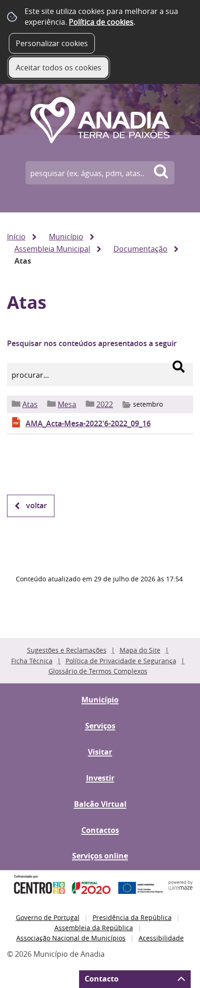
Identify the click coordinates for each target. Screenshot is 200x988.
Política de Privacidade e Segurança (121, 660)
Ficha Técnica (32, 660)
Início (16, 237)
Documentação (140, 249)
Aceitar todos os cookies (58, 67)
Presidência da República (132, 917)
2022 (104, 404)
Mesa (67, 404)
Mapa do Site (140, 650)
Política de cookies (101, 22)
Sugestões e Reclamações (67, 650)
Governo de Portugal (48, 917)
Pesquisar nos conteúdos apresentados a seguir (92, 343)
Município (66, 237)
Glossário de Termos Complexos (97, 671)
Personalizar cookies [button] (52, 43)
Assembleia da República (93, 927)
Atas (30, 404)
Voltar (36, 505)
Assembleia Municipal (52, 249)
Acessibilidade (161, 937)
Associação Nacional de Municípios (71, 937)
